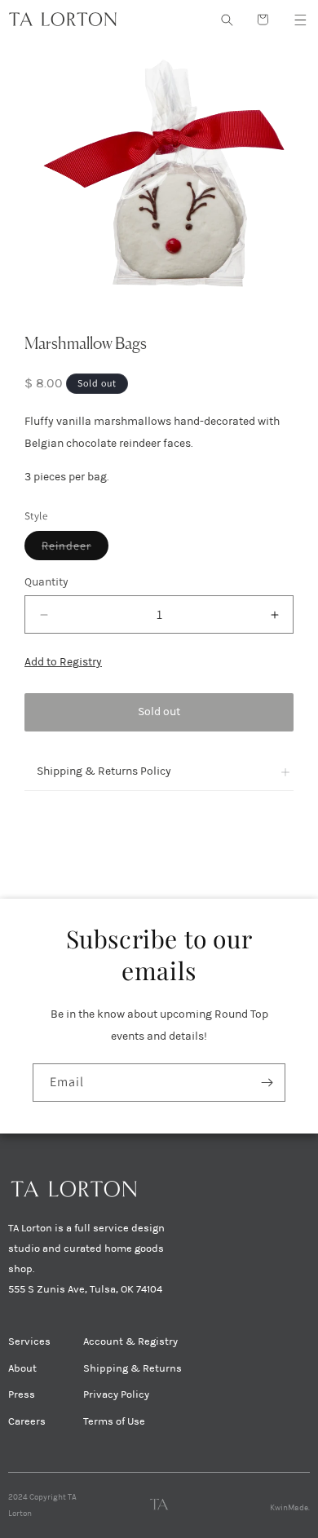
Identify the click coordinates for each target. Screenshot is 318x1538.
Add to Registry (63, 662)
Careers (27, 1421)
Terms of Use (114, 1421)
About (22, 1368)
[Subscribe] (267, 1082)
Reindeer (75, 548)
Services (29, 1341)
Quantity (46, 582)
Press (21, 1394)
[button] (300, 20)
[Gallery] (159, 173)
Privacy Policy (116, 1394)
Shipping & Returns (132, 1368)
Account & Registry (130, 1341)
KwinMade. (290, 1508)
